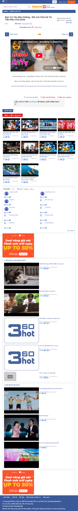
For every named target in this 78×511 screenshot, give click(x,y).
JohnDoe (47, 207)
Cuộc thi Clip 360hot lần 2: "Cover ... (49, 345)
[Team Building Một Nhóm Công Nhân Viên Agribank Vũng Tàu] (21, 400)
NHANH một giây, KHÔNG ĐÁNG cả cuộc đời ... (52, 263)
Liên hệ (14, 497)
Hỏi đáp (21, 497)
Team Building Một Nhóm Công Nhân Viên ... (51, 388)
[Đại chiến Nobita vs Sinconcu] (21, 303)
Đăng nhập (62, 2)
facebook (33, 102)
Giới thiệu (6, 497)
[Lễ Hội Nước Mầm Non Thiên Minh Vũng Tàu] (11, 124)
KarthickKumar (49, 223)
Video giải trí (15, 11)
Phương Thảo (49, 215)
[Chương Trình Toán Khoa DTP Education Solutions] (29, 147)
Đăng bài (71, 2)
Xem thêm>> (71, 230)
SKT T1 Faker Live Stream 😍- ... (48, 373)
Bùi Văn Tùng (49, 199)
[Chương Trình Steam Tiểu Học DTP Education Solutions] (48, 147)
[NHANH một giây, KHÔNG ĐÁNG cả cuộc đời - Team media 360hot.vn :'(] (21, 276)
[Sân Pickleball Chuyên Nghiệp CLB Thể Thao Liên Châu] (48, 124)
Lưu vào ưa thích (32, 97)
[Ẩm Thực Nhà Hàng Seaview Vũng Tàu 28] (11, 170)
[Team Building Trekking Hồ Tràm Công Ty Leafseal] (29, 170)
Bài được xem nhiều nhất (16, 260)
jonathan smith (13, 192)
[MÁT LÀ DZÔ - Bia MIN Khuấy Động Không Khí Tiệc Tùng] (66, 147)
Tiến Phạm (69, 20)
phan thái (12, 207)
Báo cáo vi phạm (65, 97)
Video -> (6, 11)
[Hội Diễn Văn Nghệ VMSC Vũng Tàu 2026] (66, 124)
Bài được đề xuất (13, 385)
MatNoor (11, 223)
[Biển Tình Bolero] (21, 427)
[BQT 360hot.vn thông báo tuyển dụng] (21, 330)
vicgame (11, 199)
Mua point (46, 497)
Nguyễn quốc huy (50, 192)
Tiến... (9, 135)
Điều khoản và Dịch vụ (34, 497)
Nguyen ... (46, 376)
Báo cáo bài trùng (49, 97)
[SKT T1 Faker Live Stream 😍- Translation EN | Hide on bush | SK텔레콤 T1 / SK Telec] (10, 376)
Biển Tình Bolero (43, 415)
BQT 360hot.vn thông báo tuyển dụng (50, 318)
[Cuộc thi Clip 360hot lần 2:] (21, 357)
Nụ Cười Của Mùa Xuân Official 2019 (49, 443)
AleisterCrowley (13, 215)
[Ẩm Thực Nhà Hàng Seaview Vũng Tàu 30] (29, 124)
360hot (21, 102)
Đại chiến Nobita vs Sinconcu (47, 291)
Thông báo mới (37, 7)
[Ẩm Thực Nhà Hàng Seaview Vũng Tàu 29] (11, 147)
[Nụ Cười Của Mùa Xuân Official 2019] (21, 455)
